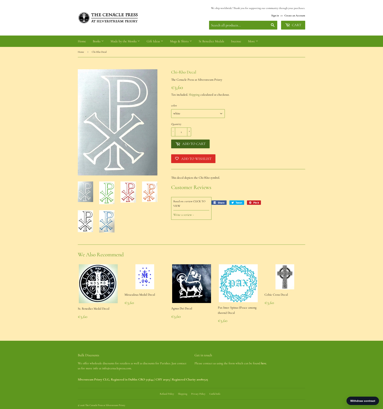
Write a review (182, 215)
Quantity (176, 124)
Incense (236, 41)
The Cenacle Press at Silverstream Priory (105, 405)
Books (97, 41)
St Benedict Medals (211, 41)
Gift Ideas (154, 41)
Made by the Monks (124, 41)
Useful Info (214, 393)
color (174, 105)
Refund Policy (167, 393)
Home (82, 41)
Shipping (194, 95)
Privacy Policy (198, 393)
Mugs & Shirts (180, 41)
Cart (296, 25)
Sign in (275, 15)
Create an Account (294, 15)
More (252, 41)
